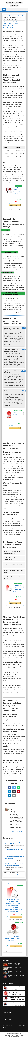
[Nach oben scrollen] (25, 1042)
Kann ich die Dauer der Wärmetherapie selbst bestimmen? (13, 565)
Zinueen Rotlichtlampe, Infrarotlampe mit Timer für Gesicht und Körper (13, 938)
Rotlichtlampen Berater (14, 4)
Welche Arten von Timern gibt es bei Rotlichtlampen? (13, 558)
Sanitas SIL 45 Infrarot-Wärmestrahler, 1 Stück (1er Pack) (16, 1005)
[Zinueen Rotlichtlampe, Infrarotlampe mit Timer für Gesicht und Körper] (13, 934)
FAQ (23, 16)
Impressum (24, 1040)
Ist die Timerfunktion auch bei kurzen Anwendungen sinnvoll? (13, 577)
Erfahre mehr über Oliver (17, 831)
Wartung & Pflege (16, 16)
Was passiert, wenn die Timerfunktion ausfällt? (13, 571)
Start (10, 16)
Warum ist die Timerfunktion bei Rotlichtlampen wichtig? (12, 552)
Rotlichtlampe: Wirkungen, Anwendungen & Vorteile (14, 964)
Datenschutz (18, 1040)
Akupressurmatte (12, 1036)
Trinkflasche (17, 1036)
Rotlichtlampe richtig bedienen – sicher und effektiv (15, 968)
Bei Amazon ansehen (14, 205)
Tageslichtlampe (11, 1034)
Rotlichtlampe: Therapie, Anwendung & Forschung (16, 976)
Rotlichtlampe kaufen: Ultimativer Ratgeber (15, 972)
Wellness (6, 1034)
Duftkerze (21, 1034)
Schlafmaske (17, 1034)
